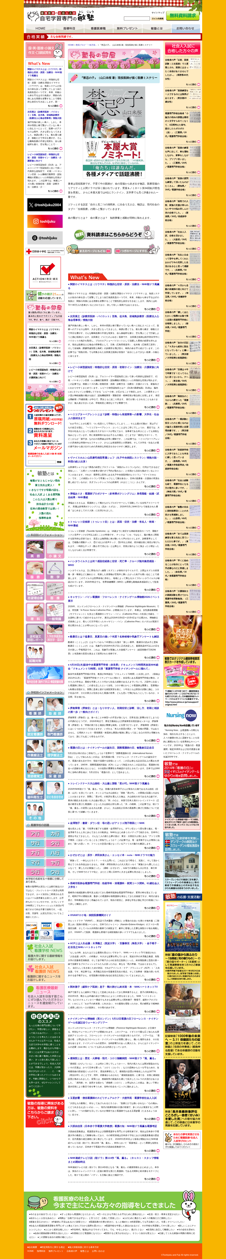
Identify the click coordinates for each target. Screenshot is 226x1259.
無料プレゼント (127, 28)
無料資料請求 (183, 16)
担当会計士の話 (45, 504)
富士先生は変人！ (45, 485)
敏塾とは (156, 28)
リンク (181, 698)
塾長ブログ (45, 313)
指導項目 (69, 28)
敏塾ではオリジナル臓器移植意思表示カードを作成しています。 (181, 672)
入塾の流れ (45, 513)
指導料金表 (45, 517)
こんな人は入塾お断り (45, 499)
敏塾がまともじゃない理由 (45, 480)
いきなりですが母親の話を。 (45, 489)
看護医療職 (98, 28)
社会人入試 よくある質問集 (45, 494)
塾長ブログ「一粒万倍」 (86, 45)
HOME (40, 28)
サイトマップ (158, 12)
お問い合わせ (186, 28)
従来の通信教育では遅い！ (45, 508)
